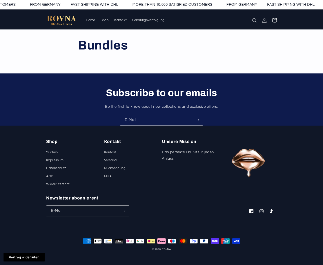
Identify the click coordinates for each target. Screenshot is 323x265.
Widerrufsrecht (58, 184)
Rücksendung (115, 168)
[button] (254, 20)
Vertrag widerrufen (24, 257)
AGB (49, 176)
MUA (108, 176)
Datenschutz (56, 168)
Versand (110, 160)
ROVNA (166, 249)
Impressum (55, 160)
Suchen (52, 152)
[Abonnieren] (198, 120)
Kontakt (110, 152)
